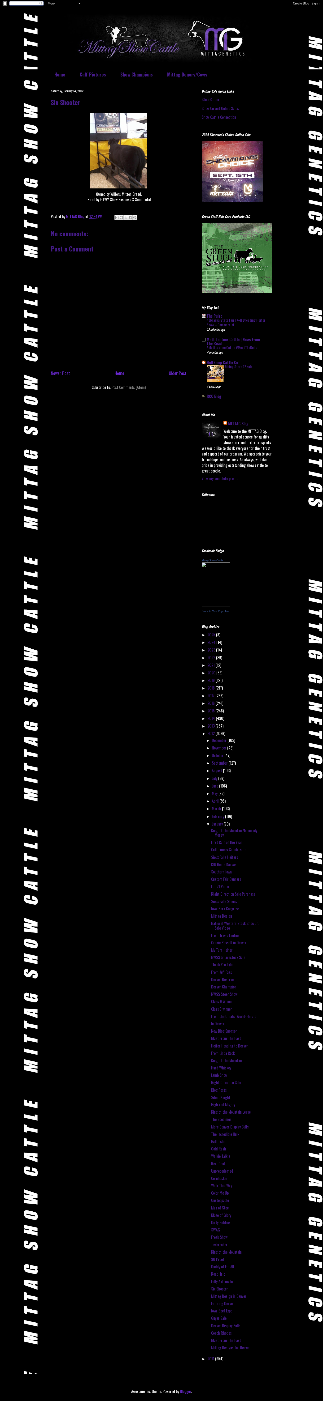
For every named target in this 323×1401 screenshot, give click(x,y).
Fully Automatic (222, 1281)
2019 (211, 680)
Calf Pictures (93, 74)
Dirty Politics (221, 1222)
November (219, 748)
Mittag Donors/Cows (187, 74)
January (218, 824)
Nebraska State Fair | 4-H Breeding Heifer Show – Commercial (236, 322)
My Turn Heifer (222, 950)
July (215, 778)
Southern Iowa (221, 872)
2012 (211, 733)
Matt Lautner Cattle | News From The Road (233, 341)
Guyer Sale (219, 1318)
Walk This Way (221, 1185)
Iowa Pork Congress (225, 908)
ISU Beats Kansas (223, 864)
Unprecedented (222, 1171)
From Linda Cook (223, 1053)
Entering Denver (222, 1303)
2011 (211, 1359)
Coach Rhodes (221, 1333)
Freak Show (219, 1237)
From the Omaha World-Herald (233, 1016)
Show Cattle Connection (219, 117)
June (215, 786)
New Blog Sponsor (224, 1031)
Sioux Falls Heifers (224, 857)
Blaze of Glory (221, 1215)
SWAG (215, 1230)
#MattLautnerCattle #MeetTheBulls (232, 347)
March (217, 808)
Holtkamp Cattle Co (222, 362)
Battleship (218, 1141)
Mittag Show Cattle (212, 560)
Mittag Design (221, 916)
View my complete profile (220, 478)
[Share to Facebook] (130, 217)
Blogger (185, 1391)
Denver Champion (223, 987)
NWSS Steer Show (224, 994)
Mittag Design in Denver (228, 1296)
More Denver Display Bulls (230, 1127)
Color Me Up (220, 1193)
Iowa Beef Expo (221, 1311)
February (218, 816)
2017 (211, 695)
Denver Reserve (222, 979)
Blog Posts (219, 1090)
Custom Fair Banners (226, 879)
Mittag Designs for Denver (230, 1347)
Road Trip (218, 1274)
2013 (211, 726)
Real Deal (218, 1164)
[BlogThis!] (121, 217)
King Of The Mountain (227, 1060)
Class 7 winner (221, 1009)
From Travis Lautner (225, 935)
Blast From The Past (226, 1038)
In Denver (218, 1023)
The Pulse (214, 316)
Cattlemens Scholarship (228, 849)
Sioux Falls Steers (224, 901)
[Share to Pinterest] (134, 217)
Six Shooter (219, 1289)
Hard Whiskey (221, 1068)
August (217, 770)
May (215, 793)
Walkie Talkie (220, 1156)
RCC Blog (214, 396)
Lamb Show (219, 1075)
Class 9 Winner (222, 1001)
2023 (211, 650)
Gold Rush (218, 1149)
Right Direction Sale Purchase (233, 894)
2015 (211, 711)
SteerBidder (210, 99)
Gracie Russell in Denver (229, 942)
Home (59, 74)
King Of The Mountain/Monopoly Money (234, 833)
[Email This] (116, 217)
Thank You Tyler (222, 964)
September (220, 763)
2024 (211, 642)
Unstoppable (220, 1200)
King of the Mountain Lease (231, 1112)
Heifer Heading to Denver (229, 1046)
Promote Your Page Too (215, 611)
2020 (211, 673)
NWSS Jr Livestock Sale (228, 957)
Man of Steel (220, 1208)
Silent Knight (220, 1097)
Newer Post (60, 373)
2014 (211, 718)
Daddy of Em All (222, 1266)
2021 (211, 665)
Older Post (178, 373)
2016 (211, 703)
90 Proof (217, 1259)
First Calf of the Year (226, 842)
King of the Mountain (226, 1252)
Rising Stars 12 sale (239, 366)
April (216, 801)
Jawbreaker (219, 1245)
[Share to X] (125, 217)
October (218, 755)
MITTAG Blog (238, 423)
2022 (211, 657)
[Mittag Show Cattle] (216, 605)
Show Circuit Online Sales (220, 108)
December (219, 740)
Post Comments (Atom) (129, 387)
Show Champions (136, 74)
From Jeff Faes (221, 972)
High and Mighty (223, 1104)
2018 (211, 688)
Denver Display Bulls (225, 1326)
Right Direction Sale (226, 1082)
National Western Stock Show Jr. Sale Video (234, 925)
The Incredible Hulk (225, 1134)
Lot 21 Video (220, 886)
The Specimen (221, 1119)
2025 (211, 635)
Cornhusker (219, 1178)
